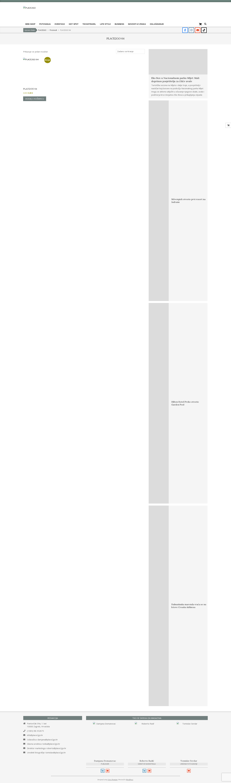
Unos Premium (113, 779)
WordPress (129, 779)
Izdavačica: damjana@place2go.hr (42, 739)
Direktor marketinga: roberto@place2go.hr (46, 748)
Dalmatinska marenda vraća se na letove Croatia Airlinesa (188, 606)
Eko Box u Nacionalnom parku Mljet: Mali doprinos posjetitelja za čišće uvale (175, 79)
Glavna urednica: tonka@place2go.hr (43, 743)
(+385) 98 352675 (35, 731)
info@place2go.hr (35, 735)
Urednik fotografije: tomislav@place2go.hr (46, 752)
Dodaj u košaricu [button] (34, 98)
